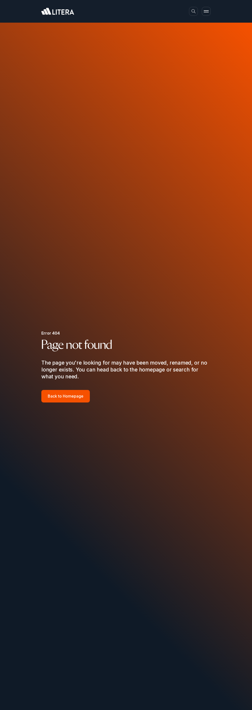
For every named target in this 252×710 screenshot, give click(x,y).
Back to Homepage (65, 396)
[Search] (193, 11)
